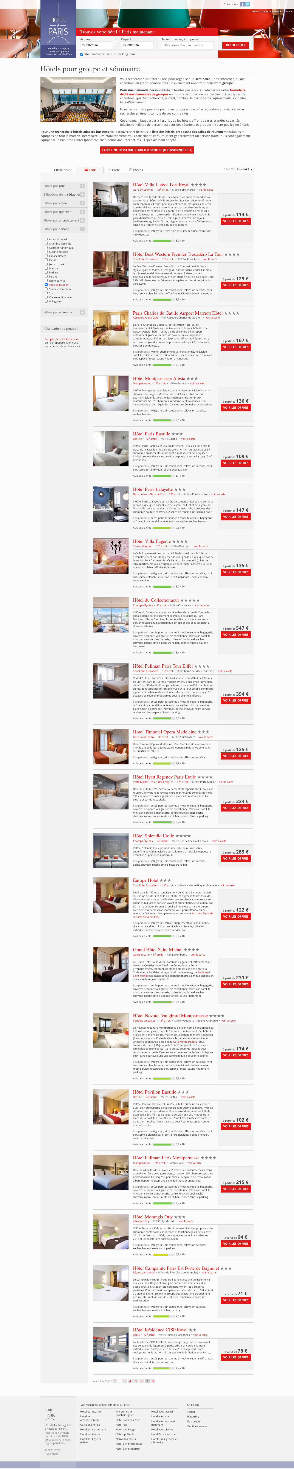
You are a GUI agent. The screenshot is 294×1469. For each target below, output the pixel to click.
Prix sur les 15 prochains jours (125, 1413)
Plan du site (194, 1421)
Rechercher (236, 45)
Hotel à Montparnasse (129, 1443)
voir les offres (236, 221)
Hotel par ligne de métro (91, 1440)
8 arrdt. (161, 605)
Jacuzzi (53, 260)
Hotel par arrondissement (89, 1418)
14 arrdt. (160, 383)
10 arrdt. (175, 494)
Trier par (229, 169)
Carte (115, 170)
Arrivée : (86, 39)
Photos (137, 170)
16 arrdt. (168, 259)
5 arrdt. (158, 954)
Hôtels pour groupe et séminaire (164, 1440)
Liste (92, 170)
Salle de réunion (58, 285)
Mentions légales (197, 1426)
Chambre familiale (60, 243)
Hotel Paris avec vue (163, 1434)
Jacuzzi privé (56, 264)
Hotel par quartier (91, 1411)
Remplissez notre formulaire (62, 339)
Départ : (127, 39)
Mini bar (54, 268)
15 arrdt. (168, 671)
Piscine (53, 276)
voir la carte (206, 189)
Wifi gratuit (55, 301)
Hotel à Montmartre (128, 1448)
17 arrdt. (162, 546)
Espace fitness (57, 256)
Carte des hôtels (90, 1425)
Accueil (191, 1412)
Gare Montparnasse (185, 1042)
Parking (53, 272)
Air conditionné (58, 239)
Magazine (193, 1416)
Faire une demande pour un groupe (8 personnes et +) (147, 150)
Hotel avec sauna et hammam (163, 1423)
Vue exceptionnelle (60, 297)
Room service (57, 280)
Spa (51, 293)
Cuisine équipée (58, 252)
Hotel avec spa (160, 1416)
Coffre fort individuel (61, 248)
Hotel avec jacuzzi (162, 1411)
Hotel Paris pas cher (128, 1420)
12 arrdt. (151, 439)
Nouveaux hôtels (126, 1439)
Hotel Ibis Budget (126, 1429)
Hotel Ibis (121, 1425)
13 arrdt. (163, 189)
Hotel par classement (93, 1429)
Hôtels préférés (125, 1434)
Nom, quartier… (183, 39)
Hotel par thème (90, 1434)
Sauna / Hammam (60, 289)
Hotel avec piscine (162, 1429)
